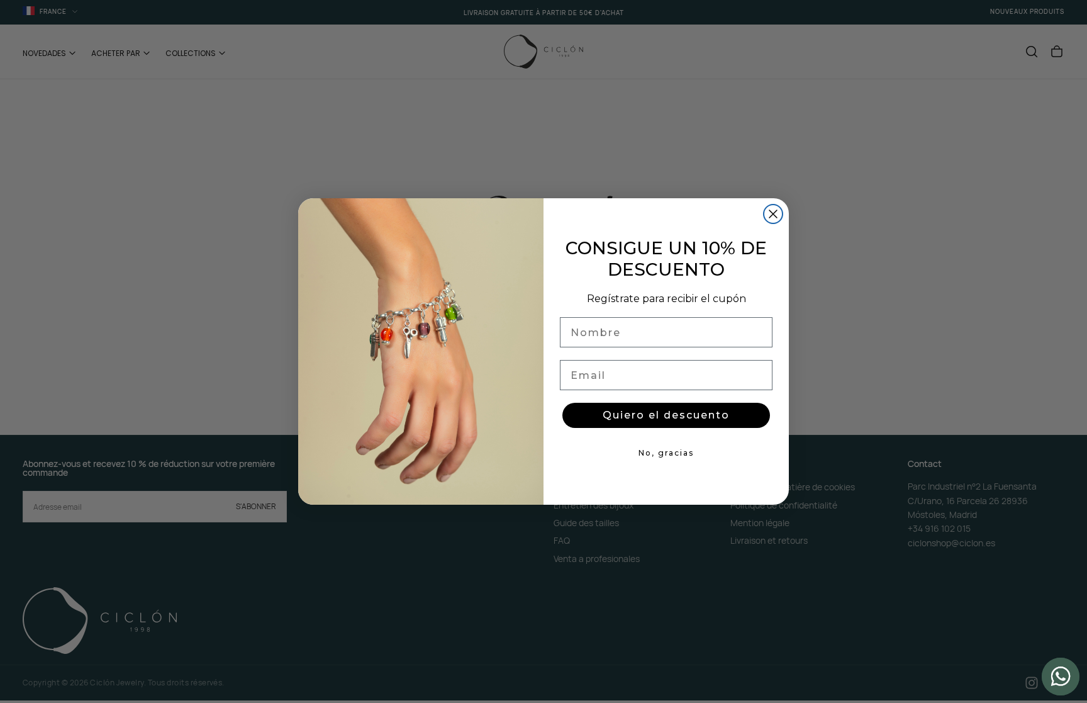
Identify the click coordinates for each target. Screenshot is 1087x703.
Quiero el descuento (666, 415)
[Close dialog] (773, 214)
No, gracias (666, 453)
